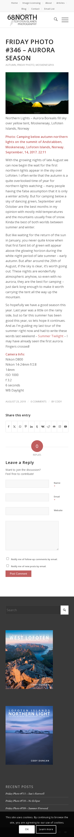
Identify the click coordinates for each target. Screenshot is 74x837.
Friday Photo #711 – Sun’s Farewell (25, 793)
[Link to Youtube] (65, 426)
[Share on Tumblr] (37, 426)
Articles (60, 2)
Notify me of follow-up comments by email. (34, 559)
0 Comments (39, 401)
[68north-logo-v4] (31, 20)
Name (57, 484)
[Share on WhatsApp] (20, 426)
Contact (35, 8)
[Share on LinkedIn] (31, 426)
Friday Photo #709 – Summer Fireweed (27, 808)
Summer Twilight (50, 336)
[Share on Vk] (43, 426)
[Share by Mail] (54, 426)
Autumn (11, 65)
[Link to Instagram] (60, 426)
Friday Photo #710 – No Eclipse (23, 801)
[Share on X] (14, 426)
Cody (58, 401)
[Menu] (63, 20)
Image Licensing (31, 2)
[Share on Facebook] (8, 426)
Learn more (46, 829)
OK (27, 829)
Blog (24, 8)
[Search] (54, 20)
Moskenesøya (45, 65)
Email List (49, 8)
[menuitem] (14, 3)
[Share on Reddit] (48, 426)
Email (57, 498)
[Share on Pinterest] (25, 426)
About (48, 2)
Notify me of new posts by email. (28, 566)
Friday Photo (26, 65)
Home (14, 2)
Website (58, 510)
